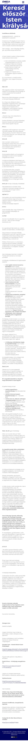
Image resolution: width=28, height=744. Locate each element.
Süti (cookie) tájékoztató (10, 733)
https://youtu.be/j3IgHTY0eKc (10, 722)
